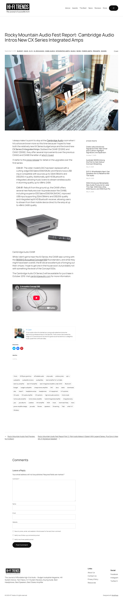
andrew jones (59, 376)
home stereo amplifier (35, 399)
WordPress (115, 595)
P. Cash (116, 51)
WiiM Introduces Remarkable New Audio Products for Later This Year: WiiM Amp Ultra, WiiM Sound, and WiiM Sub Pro (98, 186)
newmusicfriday (63, 403)
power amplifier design (20, 406)
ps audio (32, 406)
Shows (104, 51)
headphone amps (31, 391)
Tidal (63, 406)
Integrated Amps (63, 51)
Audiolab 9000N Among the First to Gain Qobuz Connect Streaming (95, 162)
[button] (61, 92)
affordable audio (39, 376)
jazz (15, 403)
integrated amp (68, 399)
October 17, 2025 (91, 155)
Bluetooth (68, 384)
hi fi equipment (53, 391)
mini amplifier (40, 403)
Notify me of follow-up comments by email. (27, 535)
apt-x (68, 376)
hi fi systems (64, 391)
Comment (15, 479)
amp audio (50, 376)
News (78, 51)
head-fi (21, 391)
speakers (47, 406)
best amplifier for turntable (54, 380)
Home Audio (50, 51)
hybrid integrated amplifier (52, 399)
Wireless (16, 410)
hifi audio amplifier (27, 395)
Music (73, 51)
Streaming (56, 406)
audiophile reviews (27, 380)
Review (39, 406)
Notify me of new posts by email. (24, 539)
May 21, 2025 (90, 167)
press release (32, 159)
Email (14, 513)
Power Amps (87, 51)
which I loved (48, 155)
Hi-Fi (31, 51)
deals (63, 387)
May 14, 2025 (90, 192)
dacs (57, 387)
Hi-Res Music (39, 51)
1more (15, 376)
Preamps (96, 51)
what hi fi (70, 406)
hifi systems (38, 395)
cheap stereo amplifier (41, 387)
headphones (42, 391)
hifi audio (16, 395)
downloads (70, 387)
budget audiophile (26, 387)
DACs (26, 51)
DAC (51, 387)
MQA (48, 403)
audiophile (17, 380)
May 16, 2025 (90, 178)
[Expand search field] (113, 8)
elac (15, 391)
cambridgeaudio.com (40, 276)
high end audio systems (52, 395)
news (72, 403)
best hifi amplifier (32, 384)
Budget (20, 51)
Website (14, 522)
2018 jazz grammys (25, 376)
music (54, 403)
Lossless (31, 403)
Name (14, 504)
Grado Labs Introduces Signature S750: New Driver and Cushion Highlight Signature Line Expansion (96, 149)
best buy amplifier (19, 384)
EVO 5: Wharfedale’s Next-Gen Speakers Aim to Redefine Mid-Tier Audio (98, 173)
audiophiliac (39, 380)
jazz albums (22, 403)
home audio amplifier (20, 399)
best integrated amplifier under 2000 (51, 384)
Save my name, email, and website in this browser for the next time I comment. (38, 531)
